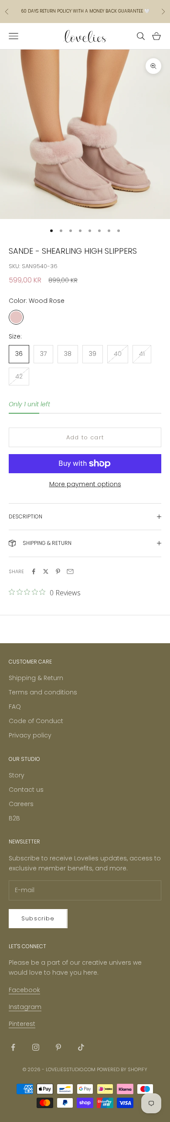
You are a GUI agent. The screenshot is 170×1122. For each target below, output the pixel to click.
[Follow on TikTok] (81, 1047)
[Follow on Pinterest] (58, 1047)
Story (16, 775)
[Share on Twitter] (45, 571)
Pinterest (22, 1023)
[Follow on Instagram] (35, 1047)
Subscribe (38, 918)
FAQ (15, 706)
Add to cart (85, 437)
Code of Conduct (36, 721)
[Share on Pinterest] (57, 571)
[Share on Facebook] (33, 571)
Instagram (25, 1006)
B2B (14, 818)
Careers (21, 804)
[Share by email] (70, 571)
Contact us (26, 789)
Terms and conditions (43, 692)
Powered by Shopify (122, 1069)
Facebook (24, 990)
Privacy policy (30, 735)
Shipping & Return (36, 678)
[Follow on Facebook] (13, 1047)
